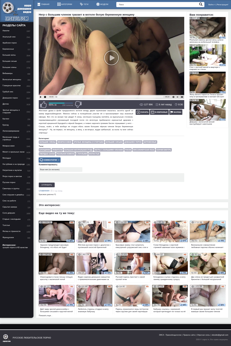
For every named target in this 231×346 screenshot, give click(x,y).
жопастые (94, 154)
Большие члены (47, 142)
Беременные (150, 142)
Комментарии (50, 160)
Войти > (211, 4)
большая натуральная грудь (78, 150)
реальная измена (65, 154)
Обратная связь (203, 335)
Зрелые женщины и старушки (89, 142)
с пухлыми (81, 154)
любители (57, 150)
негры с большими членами (109, 150)
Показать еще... (46, 315)
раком (128, 150)
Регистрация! (222, 4)
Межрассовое (65, 142)
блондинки (44, 150)
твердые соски (47, 154)
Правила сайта (189, 335)
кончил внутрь (163, 150)
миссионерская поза (143, 150)
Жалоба (177, 112)
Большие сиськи (114, 142)
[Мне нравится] (43, 104)
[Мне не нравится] (78, 104)
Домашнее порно (133, 142)
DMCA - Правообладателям (170, 335)
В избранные (161, 112)
